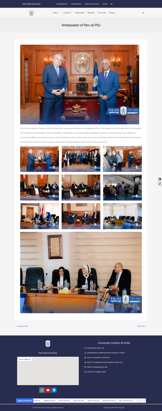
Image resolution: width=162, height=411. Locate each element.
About (55, 12)
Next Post (142, 326)
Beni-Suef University (106, 400)
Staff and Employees (92, 3)
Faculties (66, 12)
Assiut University (44, 400)
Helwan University (73, 400)
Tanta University (58, 400)
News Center (79, 12)
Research (91, 12)
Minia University (121, 400)
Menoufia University (89, 400)
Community (102, 12)
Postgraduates (76, 3)
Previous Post (21, 326)
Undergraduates (62, 3)
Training (112, 12)
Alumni (104, 3)
